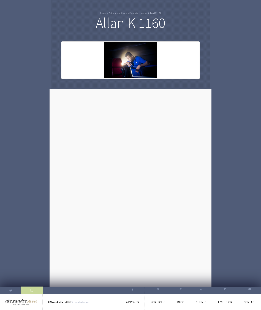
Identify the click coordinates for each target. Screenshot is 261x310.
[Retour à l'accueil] (21, 302)
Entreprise (113, 13)
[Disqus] (130, 136)
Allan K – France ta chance (133, 13)
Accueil (103, 13)
